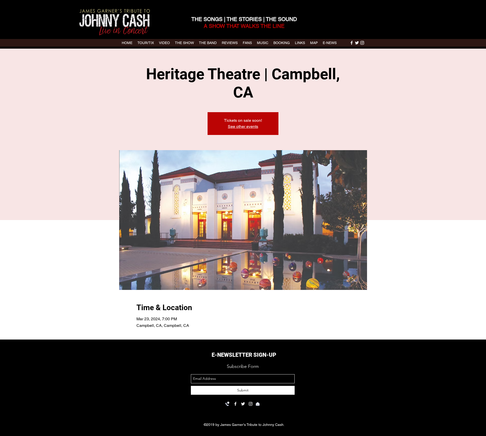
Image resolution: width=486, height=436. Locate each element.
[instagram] (362, 42)
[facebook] (351, 42)
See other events (243, 126)
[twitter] (356, 42)
